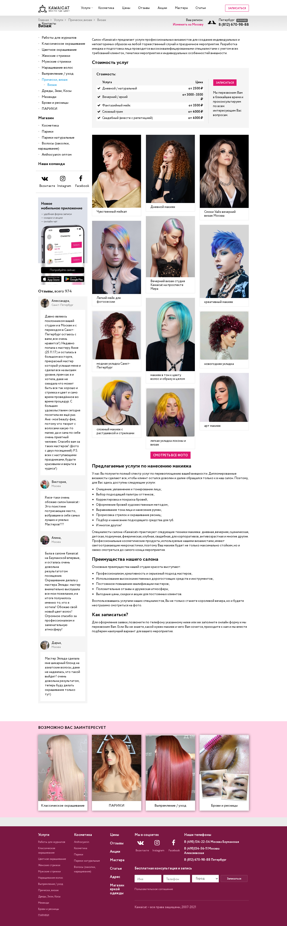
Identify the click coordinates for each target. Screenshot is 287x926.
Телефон (172, 879)
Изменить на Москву (188, 24)
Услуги (85, 8)
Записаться (237, 8)
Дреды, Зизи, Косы (57, 90)
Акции (162, 8)
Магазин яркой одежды (117, 889)
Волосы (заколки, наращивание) (53, 146)
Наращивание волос (57, 67)
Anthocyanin (81, 842)
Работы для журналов (59, 37)
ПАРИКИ (49, 108)
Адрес (115, 876)
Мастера (181, 8)
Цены (126, 8)
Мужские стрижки (56, 61)
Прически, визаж (80, 20)
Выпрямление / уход (58, 73)
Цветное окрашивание (59, 49)
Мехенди (49, 96)
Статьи (201, 8)
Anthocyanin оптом (57, 154)
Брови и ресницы (55, 102)
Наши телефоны (197, 834)
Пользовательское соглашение (154, 889)
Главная (43, 20)
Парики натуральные (58, 137)
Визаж (52, 84)
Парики (47, 131)
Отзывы (144, 8)
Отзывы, (55, 291)
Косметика (106, 8)
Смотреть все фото (170, 455)
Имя (140, 879)
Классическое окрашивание (63, 43)
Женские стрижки (56, 55)
